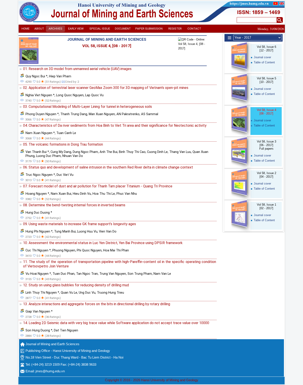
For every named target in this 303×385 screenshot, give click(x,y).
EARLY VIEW (76, 28)
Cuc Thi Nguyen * (38, 250)
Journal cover (262, 57)
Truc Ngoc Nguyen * (40, 175)
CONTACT (194, 28)
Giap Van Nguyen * (39, 311)
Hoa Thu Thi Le (103, 194)
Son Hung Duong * (39, 330)
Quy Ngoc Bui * (36, 76)
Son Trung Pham (140, 274)
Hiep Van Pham (60, 76)
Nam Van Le (162, 274)
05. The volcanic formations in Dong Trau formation (63, 144)
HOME (26, 28)
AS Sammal (149, 114)
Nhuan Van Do (72, 156)
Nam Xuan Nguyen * (40, 133)
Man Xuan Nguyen (102, 114)
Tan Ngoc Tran (87, 274)
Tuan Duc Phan (64, 274)
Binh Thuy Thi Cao (132, 152)
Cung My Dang (61, 152)
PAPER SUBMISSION (149, 28)
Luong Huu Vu (87, 231)
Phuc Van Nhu (126, 194)
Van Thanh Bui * (37, 152)
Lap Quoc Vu (94, 95)
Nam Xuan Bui (61, 194)
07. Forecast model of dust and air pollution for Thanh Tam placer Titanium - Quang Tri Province (97, 186)
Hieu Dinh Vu (82, 194)
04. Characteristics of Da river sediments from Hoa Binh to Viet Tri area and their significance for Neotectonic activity (115, 125)
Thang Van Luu (180, 152)
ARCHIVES (55, 28)
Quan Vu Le (69, 293)
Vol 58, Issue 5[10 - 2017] (266, 80)
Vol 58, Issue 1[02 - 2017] (266, 206)
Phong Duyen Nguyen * (42, 114)
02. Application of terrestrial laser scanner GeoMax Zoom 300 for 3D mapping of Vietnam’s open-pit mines (105, 88)
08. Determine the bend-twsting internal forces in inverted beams (74, 205)
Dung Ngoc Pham (85, 152)
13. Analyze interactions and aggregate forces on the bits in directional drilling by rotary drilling (96, 304)
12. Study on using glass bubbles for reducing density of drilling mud (76, 285)
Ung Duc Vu (87, 293)
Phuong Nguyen (63, 250)
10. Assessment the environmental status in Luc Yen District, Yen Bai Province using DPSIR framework (103, 243)
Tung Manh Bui (65, 231)
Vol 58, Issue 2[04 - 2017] (266, 174)
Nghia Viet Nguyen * (40, 95)
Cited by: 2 (72, 81)
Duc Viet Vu (65, 175)
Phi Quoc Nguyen (89, 250)
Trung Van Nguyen (112, 274)
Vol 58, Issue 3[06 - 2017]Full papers (266, 145)
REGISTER (175, 28)
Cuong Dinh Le (157, 152)
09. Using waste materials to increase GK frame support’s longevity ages (79, 224)
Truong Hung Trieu (110, 293)
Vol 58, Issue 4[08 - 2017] (266, 111)
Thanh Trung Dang (73, 114)
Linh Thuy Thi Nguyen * (42, 293)
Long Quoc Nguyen (70, 95)
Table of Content (264, 62)
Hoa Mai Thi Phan (116, 250)
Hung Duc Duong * (39, 213)
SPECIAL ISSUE (99, 28)
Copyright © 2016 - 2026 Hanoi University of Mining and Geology (151, 380)
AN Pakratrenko (128, 114)
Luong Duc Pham (48, 156)
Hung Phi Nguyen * (39, 231)
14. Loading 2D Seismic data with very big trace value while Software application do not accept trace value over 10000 (116, 323)
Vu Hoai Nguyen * (38, 274)
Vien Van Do (107, 231)
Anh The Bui (108, 152)
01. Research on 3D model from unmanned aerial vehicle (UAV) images (77, 69)
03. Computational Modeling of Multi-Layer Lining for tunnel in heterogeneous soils (87, 106)
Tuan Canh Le (66, 133)
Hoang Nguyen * (37, 194)
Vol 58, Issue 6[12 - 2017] (266, 48)
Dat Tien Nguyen (66, 330)
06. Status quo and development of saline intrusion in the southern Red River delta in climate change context (108, 167)
